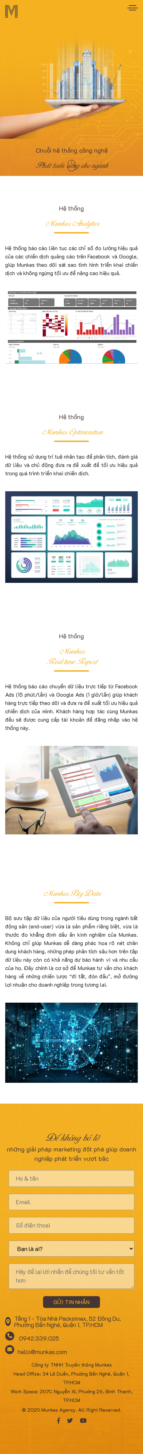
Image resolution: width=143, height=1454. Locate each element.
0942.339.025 (38, 1338)
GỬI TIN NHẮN (71, 1302)
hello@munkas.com (42, 1351)
